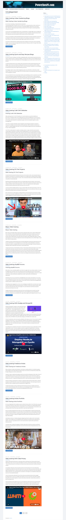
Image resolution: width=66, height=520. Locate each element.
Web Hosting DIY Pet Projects (15, 169)
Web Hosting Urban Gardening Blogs (18, 18)
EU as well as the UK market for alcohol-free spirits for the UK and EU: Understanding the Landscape (51, 55)
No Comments (19, 16)
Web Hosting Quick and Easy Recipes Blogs (20, 54)
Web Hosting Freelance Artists (15, 363)
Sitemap (32, 9)
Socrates (10, 518)
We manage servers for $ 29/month (17, 9)
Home (7, 9)
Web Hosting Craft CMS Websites (16, 110)
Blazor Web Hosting (12, 227)
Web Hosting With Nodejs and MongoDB (19, 303)
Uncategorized (13, 16)
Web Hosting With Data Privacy (16, 458)
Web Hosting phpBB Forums (15, 264)
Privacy (27, 9)
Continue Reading (9, 46)
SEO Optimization (39, 9)
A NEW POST (47, 9)
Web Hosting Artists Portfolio (15, 398)
